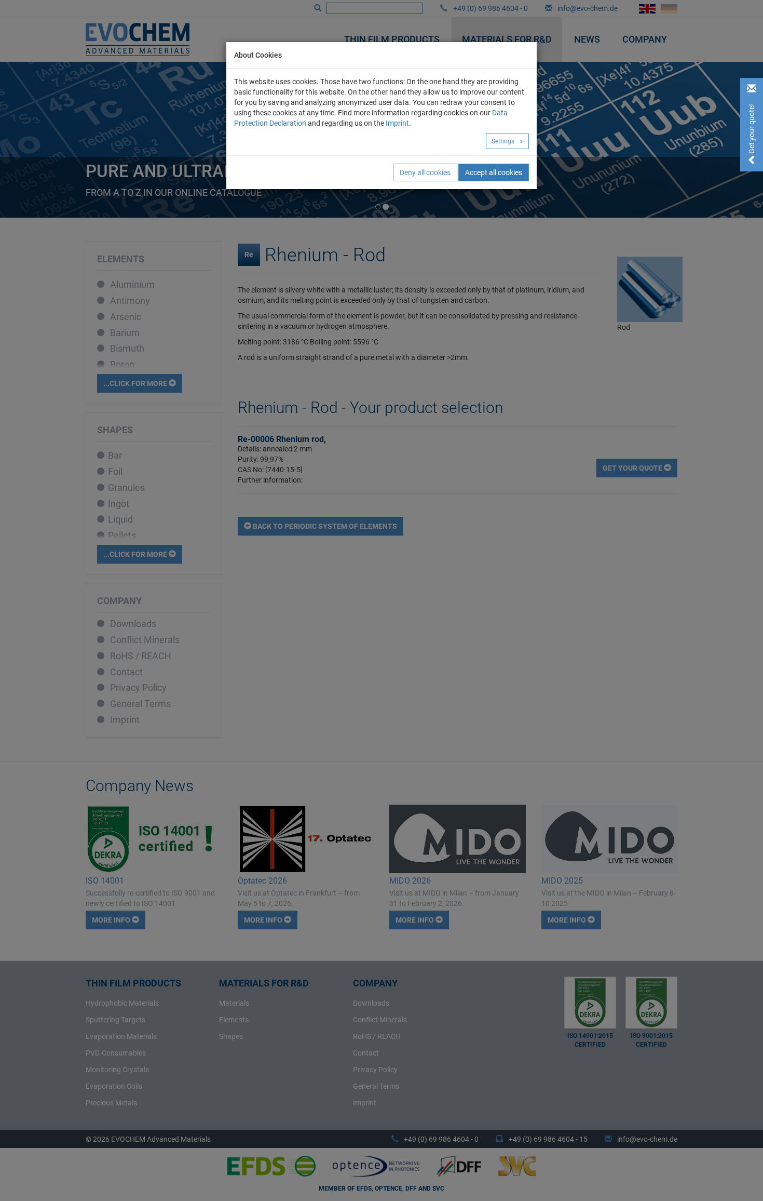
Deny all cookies (425, 172)
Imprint (397, 123)
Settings (504, 141)
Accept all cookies (493, 172)
